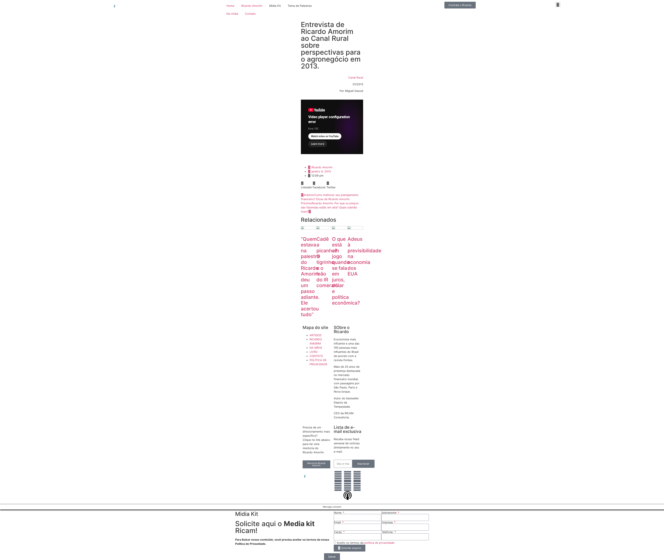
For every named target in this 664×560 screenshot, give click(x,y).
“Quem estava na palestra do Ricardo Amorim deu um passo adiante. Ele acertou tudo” (310, 277)
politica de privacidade (379, 542)
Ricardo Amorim (251, 5)
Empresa (387, 522)
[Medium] (357, 485)
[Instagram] (347, 476)
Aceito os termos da (365, 542)
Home (230, 5)
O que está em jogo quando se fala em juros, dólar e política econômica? (346, 271)
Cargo (338, 532)
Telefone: (387, 532)
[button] (558, 4)
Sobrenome (389, 512)
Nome (338, 512)
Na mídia (232, 13)
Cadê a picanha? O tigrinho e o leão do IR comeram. (328, 262)
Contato (250, 13)
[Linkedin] (338, 476)
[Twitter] (338, 485)
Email (338, 522)
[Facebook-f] (357, 476)
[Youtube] (347, 485)
